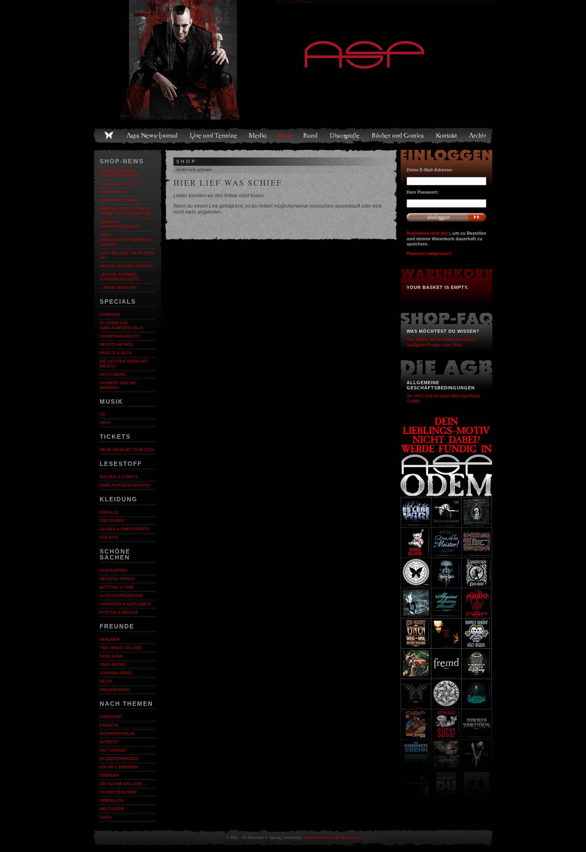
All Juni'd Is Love (119, 183)
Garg (106, 817)
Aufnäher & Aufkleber (125, 604)
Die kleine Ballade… (123, 783)
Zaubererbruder (119, 758)
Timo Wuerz (112, 664)
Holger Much (115, 689)
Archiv (478, 135)
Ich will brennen (119, 767)
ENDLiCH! (109, 725)
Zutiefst (109, 742)
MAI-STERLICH (114, 192)
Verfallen (111, 800)
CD (102, 414)
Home (109, 135)
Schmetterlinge (118, 792)
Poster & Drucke (119, 612)
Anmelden (446, 217)
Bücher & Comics (119, 477)
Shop (285, 135)
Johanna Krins (116, 673)
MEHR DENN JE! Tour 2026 (127, 450)
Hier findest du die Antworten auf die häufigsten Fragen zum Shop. (441, 342)
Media (258, 135)
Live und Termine (214, 135)
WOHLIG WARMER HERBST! (127, 266)
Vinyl (106, 422)
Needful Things (117, 579)
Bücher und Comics (398, 135)
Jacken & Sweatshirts (124, 529)
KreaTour (111, 717)
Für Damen (111, 520)
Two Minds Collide (121, 648)
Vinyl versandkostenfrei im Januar (125, 240)
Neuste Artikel (117, 344)
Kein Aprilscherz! (120, 200)
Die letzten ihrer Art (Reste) (124, 363)
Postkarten (113, 570)
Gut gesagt (113, 750)
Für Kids (109, 537)
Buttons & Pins (117, 587)
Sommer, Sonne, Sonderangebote (120, 172)
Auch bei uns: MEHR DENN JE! (127, 255)
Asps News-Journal (152, 135)
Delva (106, 681)
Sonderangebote (120, 336)
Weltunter (112, 809)
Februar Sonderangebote (120, 224)
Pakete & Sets (116, 353)
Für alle (109, 512)
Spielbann (111, 656)
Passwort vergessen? (429, 253)
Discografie (345, 135)
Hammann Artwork (319, 838)
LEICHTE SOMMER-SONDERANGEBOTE (120, 276)
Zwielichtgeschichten (125, 485)
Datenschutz (349, 838)
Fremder (109, 775)
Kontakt (447, 135)
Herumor (110, 639)
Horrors (110, 314)
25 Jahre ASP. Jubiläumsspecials (121, 325)
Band (311, 135)
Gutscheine (113, 374)
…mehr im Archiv (118, 287)
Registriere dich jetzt (428, 233)
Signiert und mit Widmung (118, 385)
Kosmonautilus (117, 733)
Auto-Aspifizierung (121, 595)
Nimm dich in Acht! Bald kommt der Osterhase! (125, 211)
